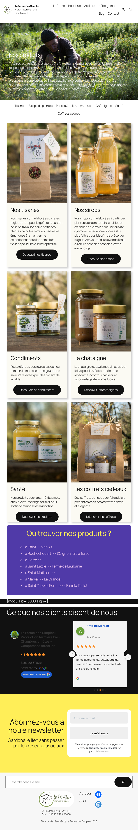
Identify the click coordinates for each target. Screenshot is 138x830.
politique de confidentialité (102, 747)
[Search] (123, 782)
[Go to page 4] (103, 690)
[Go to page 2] (97, 690)
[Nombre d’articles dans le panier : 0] (130, 9)
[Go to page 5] (105, 689)
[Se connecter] (123, 9)
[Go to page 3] (100, 690)
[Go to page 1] (94, 689)
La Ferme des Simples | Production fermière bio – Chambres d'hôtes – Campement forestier (41, 639)
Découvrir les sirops (101, 259)
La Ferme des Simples (27, 6)
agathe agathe (111, 626)
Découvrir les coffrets (101, 517)
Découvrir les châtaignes (101, 390)
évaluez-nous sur (34, 674)
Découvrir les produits (37, 517)
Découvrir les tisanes (37, 254)
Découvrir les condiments (37, 390)
